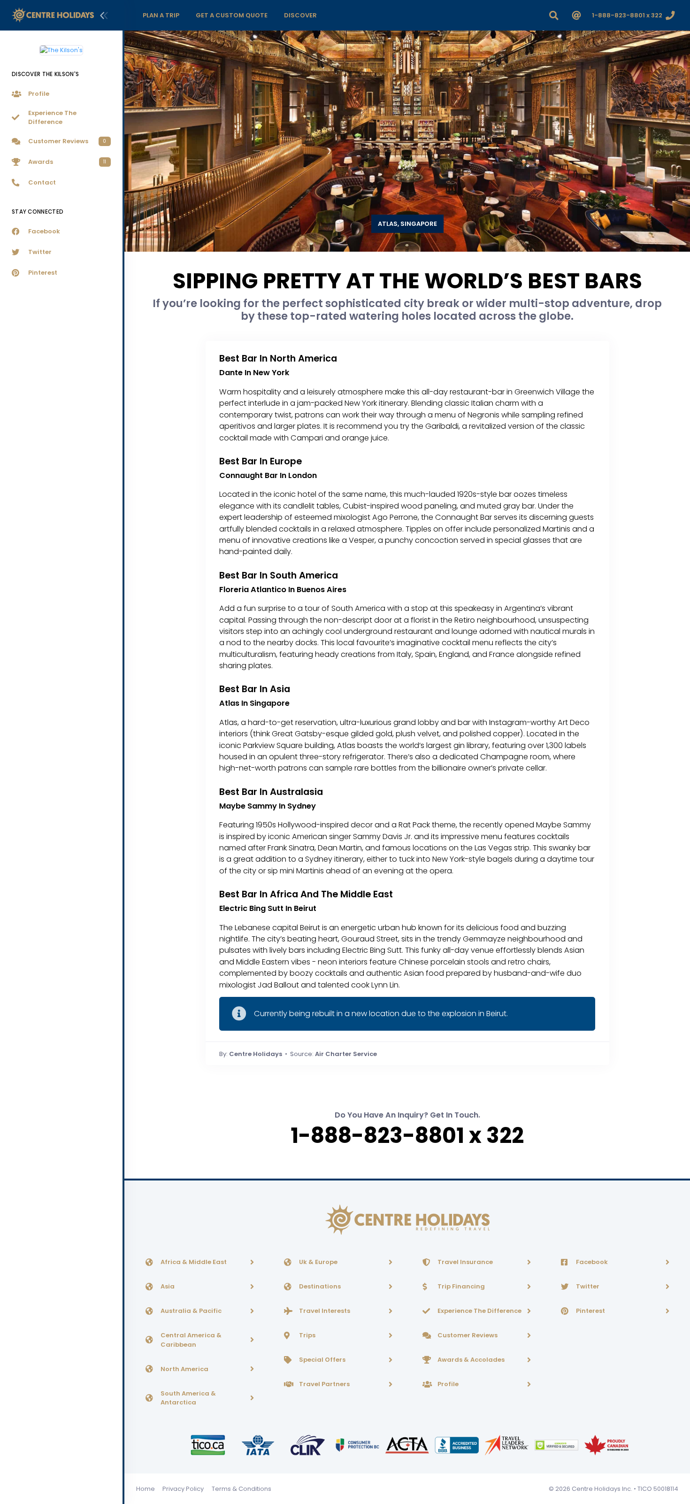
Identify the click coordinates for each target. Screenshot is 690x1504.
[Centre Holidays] (53, 15)
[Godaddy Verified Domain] (557, 1444)
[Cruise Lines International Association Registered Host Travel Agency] (308, 1444)
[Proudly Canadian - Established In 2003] (606, 1444)
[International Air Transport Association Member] (259, 1444)
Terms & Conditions (241, 1488)
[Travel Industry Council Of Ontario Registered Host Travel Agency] (208, 1444)
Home (145, 1488)
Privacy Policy (183, 1488)
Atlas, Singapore (407, 223)
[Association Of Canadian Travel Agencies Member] (408, 1444)
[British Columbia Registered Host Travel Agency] (358, 1444)
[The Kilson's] (61, 46)
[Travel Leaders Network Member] (507, 1444)
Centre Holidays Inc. (602, 1488)
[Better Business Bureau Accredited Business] (458, 1444)
